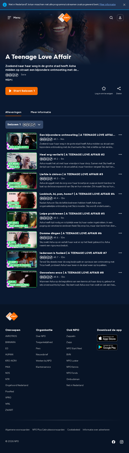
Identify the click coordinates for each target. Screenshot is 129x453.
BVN (69, 354)
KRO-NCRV (11, 361)
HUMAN (9, 354)
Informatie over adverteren (96, 430)
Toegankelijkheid (44, 342)
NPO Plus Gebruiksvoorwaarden (48, 430)
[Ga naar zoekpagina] (111, 18)
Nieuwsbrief (42, 354)
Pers (38, 348)
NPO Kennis (72, 367)
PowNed (9, 391)
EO (6, 348)
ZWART (9, 410)
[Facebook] (114, 442)
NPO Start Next (74, 348)
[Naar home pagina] (64, 17)
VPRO (8, 397)
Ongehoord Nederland (16, 385)
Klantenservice (43, 367)
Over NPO (41, 336)
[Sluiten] (124, 5)
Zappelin (71, 336)
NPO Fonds (72, 373)
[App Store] (107, 338)
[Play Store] (107, 347)
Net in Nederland (75, 385)
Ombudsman (73, 379)
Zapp (69, 342)
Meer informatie (108, 4)
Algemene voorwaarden (17, 430)
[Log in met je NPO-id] (120, 18)
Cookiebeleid (73, 430)
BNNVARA (10, 342)
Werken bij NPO (44, 361)
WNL (7, 404)
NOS (7, 373)
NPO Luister (72, 361)
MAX (7, 367)
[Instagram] (122, 442)
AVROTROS (11, 336)
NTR (7, 379)
